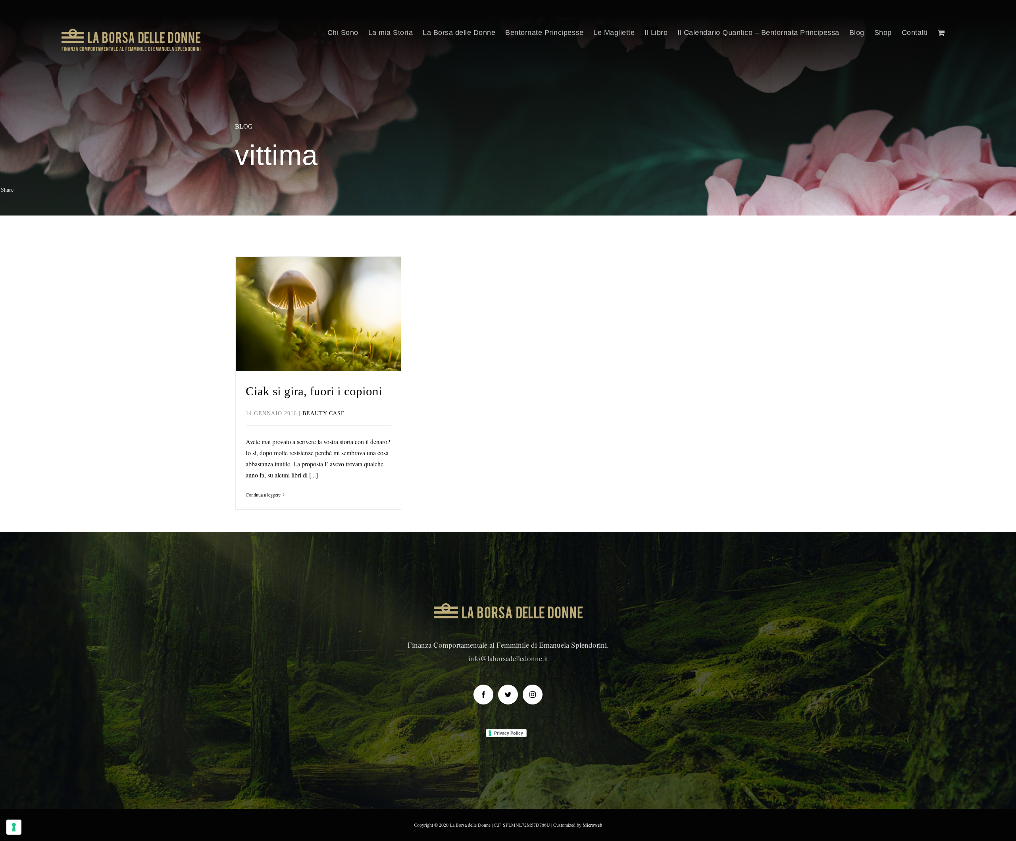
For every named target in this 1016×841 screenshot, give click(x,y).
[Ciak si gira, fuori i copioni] (318, 314)
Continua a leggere (263, 494)
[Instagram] (533, 694)
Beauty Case (318, 330)
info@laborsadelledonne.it (508, 658)
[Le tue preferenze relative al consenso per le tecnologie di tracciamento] (13, 827)
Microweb (592, 825)
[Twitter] (508, 694)
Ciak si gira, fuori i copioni (318, 298)
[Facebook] (483, 694)
